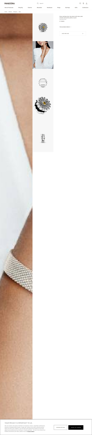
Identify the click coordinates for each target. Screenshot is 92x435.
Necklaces (49, 7)
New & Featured (9, 7)
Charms (30, 7)
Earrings (67, 7)
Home (6, 11)
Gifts (76, 7)
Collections (85, 7)
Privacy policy (30, 431)
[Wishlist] (80, 3)
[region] (46, 427)
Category (15, 11)
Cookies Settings (60, 427)
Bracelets (39, 7)
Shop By (20, 7)
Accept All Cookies (76, 427)
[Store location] (83, 3)
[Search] (38, 3)
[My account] (86, 3)
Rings (58, 7)
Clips (20, 11)
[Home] (10, 3)
